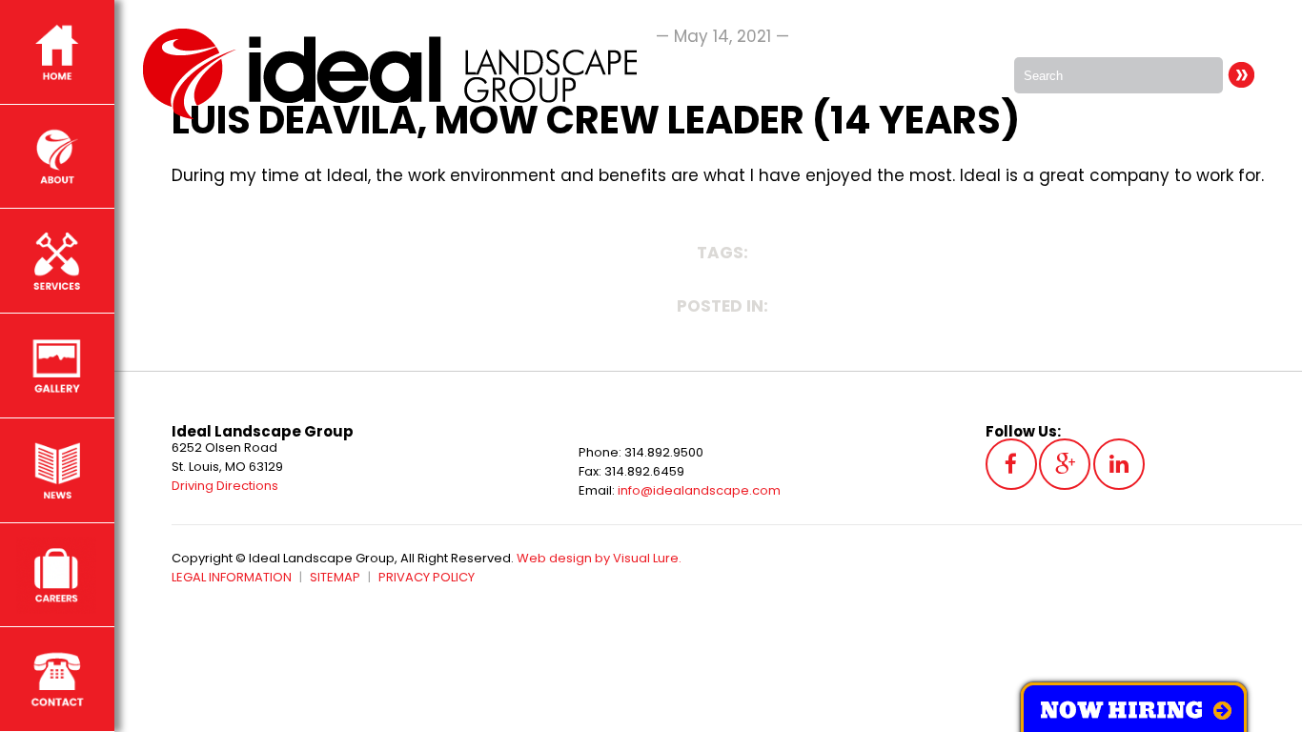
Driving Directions (225, 486)
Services (57, 261)
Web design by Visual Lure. (599, 558)
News (57, 470)
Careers (57, 575)
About (57, 157)
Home (57, 52)
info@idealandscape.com (699, 490)
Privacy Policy (426, 577)
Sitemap (335, 577)
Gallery (57, 365)
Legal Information (232, 577)
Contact (57, 679)
